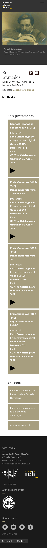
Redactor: (18, 90)
